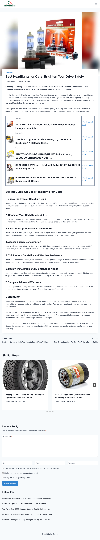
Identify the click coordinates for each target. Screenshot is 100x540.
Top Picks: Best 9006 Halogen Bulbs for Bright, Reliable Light (26, 509)
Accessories (9, 72)
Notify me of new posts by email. (17, 478)
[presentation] (25, 375)
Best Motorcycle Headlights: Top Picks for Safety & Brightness (26, 498)
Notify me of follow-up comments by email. (21, 473)
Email (38, 463)
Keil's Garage (11, 81)
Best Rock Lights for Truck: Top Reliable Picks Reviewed (24, 504)
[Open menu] (96, 3)
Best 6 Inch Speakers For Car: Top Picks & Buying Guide (76, 340)
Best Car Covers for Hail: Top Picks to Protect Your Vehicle (25, 340)
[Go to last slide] (5, 385)
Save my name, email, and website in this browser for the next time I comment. (32, 469)
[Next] (94, 385)
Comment (7, 437)
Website (71, 463)
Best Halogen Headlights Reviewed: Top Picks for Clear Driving (27, 514)
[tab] (46, 411)
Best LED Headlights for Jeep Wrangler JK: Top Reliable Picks (26, 520)
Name (6, 463)
